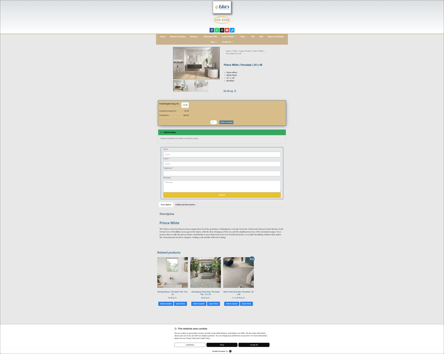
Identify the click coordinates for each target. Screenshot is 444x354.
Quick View (180, 304)
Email (165, 159)
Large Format (245, 51)
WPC (261, 37)
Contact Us (226, 42)
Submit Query (170, 132)
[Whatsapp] (217, 30)
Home (162, 37)
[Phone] (232, 30)
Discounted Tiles (210, 37)
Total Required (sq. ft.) (169, 103)
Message (167, 178)
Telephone (167, 168)
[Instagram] (222, 30)
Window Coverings (177, 37)
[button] (222, 132)
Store (213, 42)
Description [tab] (166, 204)
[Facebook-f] (212, 30)
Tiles (235, 51)
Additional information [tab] (185, 204)
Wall (242, 37)
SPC (253, 37)
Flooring (193, 37)
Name (165, 149)
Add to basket (226, 122)
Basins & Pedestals (276, 37)
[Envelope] (227, 30)
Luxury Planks (228, 37)
